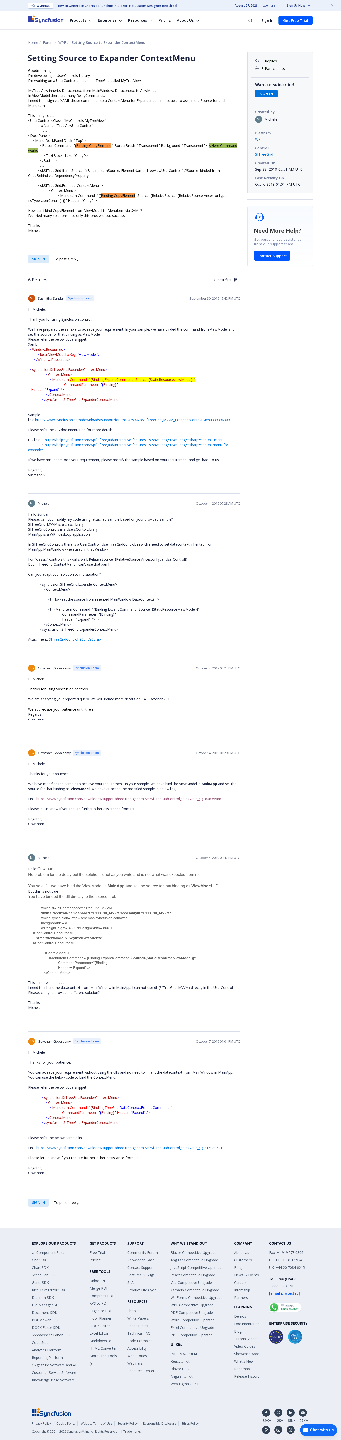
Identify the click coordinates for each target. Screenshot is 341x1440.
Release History (246, 1376)
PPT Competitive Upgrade (192, 1335)
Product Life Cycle (142, 1290)
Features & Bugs (141, 1275)
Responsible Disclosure (159, 1423)
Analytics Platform (46, 1350)
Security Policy (128, 1423)
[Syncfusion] (52, 1412)
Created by (265, 111)
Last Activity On (269, 178)
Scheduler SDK (44, 1275)
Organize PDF (101, 1310)
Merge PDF (99, 1288)
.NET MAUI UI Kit (184, 1353)
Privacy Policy (41, 1423)
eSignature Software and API (55, 1365)
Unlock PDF (99, 1280)
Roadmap (242, 1368)
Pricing (165, 20)
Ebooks (133, 1310)
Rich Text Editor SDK (48, 1290)
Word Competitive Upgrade (193, 1320)
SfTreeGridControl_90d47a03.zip (75, 639)
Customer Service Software (54, 1372)
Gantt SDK (40, 1282)
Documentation (247, 1323)
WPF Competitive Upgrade (192, 1305)
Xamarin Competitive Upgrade (195, 1290)
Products (78, 20)
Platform (263, 133)
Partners (241, 1297)
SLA (130, 1282)
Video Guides (244, 1346)
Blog (238, 1267)
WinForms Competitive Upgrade (196, 1297)
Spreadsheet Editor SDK (51, 1335)
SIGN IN (38, 259)
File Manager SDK (46, 1305)
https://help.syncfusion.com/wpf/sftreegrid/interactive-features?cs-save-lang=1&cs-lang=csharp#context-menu (134, 439)
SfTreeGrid (264, 154)
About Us (185, 20)
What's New (244, 1361)
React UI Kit (180, 1361)
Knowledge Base (141, 1260)
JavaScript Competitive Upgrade (196, 1267)
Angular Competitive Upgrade (194, 1260)
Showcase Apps (247, 1353)
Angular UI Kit (182, 1376)
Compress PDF (102, 1295)
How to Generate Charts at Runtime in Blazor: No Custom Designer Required (117, 5)
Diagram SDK (43, 1297)
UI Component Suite (48, 1252)
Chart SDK (40, 1267)
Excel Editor (99, 1333)
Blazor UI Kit (181, 1368)
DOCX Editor (100, 1325)
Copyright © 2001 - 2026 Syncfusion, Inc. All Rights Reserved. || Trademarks (86, 1431)
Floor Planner (100, 1318)
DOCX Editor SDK (46, 1327)
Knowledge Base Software (53, 1380)
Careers (240, 1282)
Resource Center (140, 1370)
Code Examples (139, 1340)
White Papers (138, 1318)
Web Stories (137, 1355)
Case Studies (137, 1325)
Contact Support (272, 255)
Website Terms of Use (96, 1423)
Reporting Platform (47, 1357)
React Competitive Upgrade (193, 1275)
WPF (62, 42)
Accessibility (137, 1348)
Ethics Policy (190, 1423)
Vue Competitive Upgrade (191, 1282)
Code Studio (42, 1342)
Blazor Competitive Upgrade (193, 1252)
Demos (240, 1316)
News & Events (246, 1275)
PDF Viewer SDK (45, 1320)
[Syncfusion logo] (46, 19)
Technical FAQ (139, 1333)
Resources (137, 20)
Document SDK (44, 1312)
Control (262, 148)
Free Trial (97, 1252)
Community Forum (142, 1252)
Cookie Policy (65, 1423)
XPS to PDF (99, 1303)
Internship (242, 1290)
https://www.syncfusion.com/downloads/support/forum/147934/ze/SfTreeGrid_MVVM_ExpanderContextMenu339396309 (132, 419)
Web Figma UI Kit (185, 1383)
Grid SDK (39, 1260)
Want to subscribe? (275, 84)
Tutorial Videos (246, 1338)
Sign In (267, 20)
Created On (265, 163)
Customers (243, 1260)
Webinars (134, 1363)
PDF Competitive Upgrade (192, 1312)
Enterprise (107, 20)
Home (33, 42)
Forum (48, 42)
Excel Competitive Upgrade (192, 1327)
